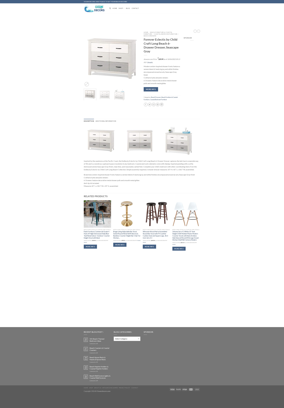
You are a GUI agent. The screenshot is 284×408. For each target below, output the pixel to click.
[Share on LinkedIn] (162, 104)
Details (149, 62)
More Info (151, 89)
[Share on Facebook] (146, 104)
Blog (128, 8)
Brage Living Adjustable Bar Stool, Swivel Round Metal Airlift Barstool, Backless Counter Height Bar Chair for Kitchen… (126, 235)
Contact (135, 8)
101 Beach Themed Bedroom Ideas (97, 340)
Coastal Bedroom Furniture (165, 34)
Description (89, 121)
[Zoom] (87, 84)
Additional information (106, 121)
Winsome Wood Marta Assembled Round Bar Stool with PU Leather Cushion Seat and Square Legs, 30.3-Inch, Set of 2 (155, 235)
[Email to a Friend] (154, 104)
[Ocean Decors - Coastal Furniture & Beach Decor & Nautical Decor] (95, 8)
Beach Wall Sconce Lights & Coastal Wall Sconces (100, 377)
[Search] (110, 8)
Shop (121, 8)
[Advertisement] (142, 19)
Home (114, 8)
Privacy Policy (124, 388)
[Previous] (88, 58)
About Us (97, 388)
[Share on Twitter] (150, 104)
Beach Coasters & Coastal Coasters (99, 349)
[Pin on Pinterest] (158, 104)
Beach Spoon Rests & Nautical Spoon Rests (98, 358)
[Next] (136, 58)
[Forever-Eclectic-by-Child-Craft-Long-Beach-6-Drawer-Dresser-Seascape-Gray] (100, 140)
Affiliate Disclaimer (110, 388)
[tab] (89, 121)
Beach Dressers (150, 36)
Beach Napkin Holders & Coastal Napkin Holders (99, 367)
